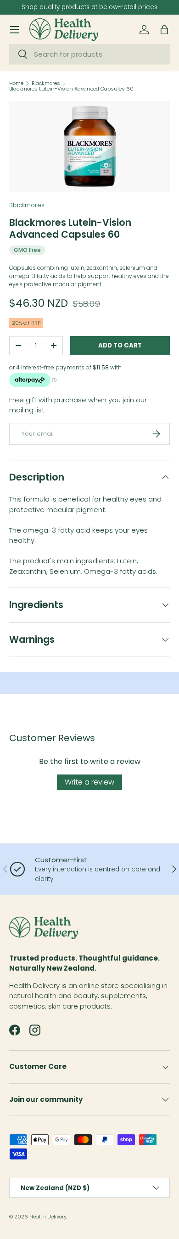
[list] (89, 146)
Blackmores (46, 83)
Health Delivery (48, 1216)
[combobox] (89, 54)
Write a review (89, 782)
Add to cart (120, 345)
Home (16, 83)
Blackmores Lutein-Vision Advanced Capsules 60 (71, 88)
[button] (164, 30)
